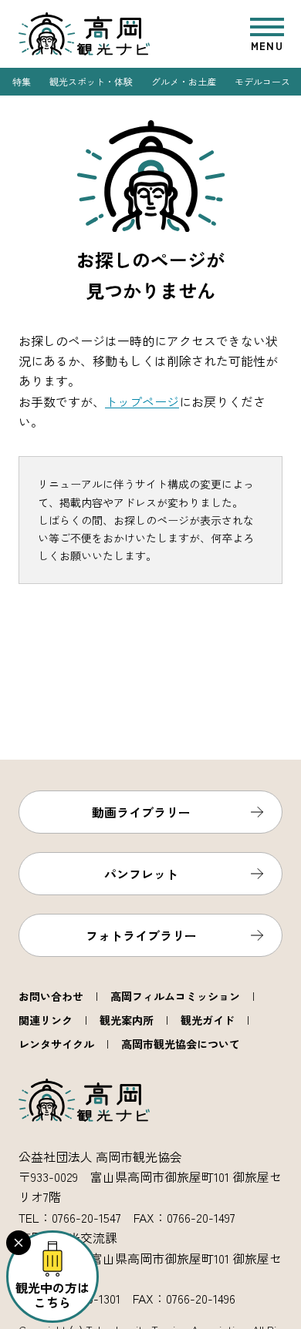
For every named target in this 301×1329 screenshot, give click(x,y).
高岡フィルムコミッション (175, 996)
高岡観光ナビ (84, 33)
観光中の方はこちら (52, 1294)
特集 (21, 81)
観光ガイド (208, 1020)
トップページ (142, 401)
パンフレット (141, 873)
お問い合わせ (51, 996)
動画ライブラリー (141, 812)
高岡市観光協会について (180, 1044)
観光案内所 (127, 1020)
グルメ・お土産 (183, 81)
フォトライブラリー (141, 935)
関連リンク (46, 1020)
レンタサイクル (56, 1044)
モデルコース (262, 81)
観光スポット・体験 (91, 81)
